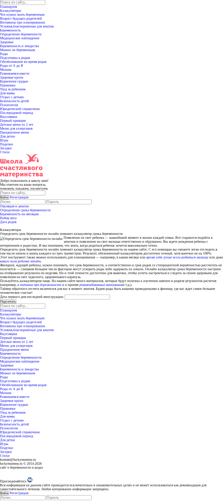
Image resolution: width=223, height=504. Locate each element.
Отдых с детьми (12, 97)
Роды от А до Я (11, 65)
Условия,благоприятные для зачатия (27, 26)
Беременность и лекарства (19, 46)
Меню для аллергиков (16, 128)
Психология (9, 105)
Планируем (8, 7)
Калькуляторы (10, 10)
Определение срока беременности (25, 210)
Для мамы (7, 93)
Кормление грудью (14, 81)
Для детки (7, 136)
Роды (4, 54)
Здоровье (7, 42)
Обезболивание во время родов (23, 62)
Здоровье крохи (11, 77)
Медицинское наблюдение (19, 38)
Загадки (6, 148)
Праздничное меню (14, 132)
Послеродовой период (16, 113)
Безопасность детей (14, 101)
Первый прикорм (13, 120)
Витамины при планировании (22, 22)
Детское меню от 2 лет (16, 124)
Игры (4, 140)
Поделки (6, 144)
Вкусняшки (8, 117)
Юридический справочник (20, 109)
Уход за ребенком (12, 89)
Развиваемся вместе (14, 73)
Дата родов (8, 222)
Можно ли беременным (17, 50)
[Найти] (46, 3)
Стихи (5, 152)
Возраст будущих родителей (21, 18)
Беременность (10, 30)
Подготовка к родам (15, 58)
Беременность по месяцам (19, 214)
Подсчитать (8, 301)
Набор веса (8, 218)
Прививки (7, 85)
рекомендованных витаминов (101, 285)
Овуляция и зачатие (14, 206)
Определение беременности (21, 34)
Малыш (5, 69)
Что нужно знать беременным (22, 14)
